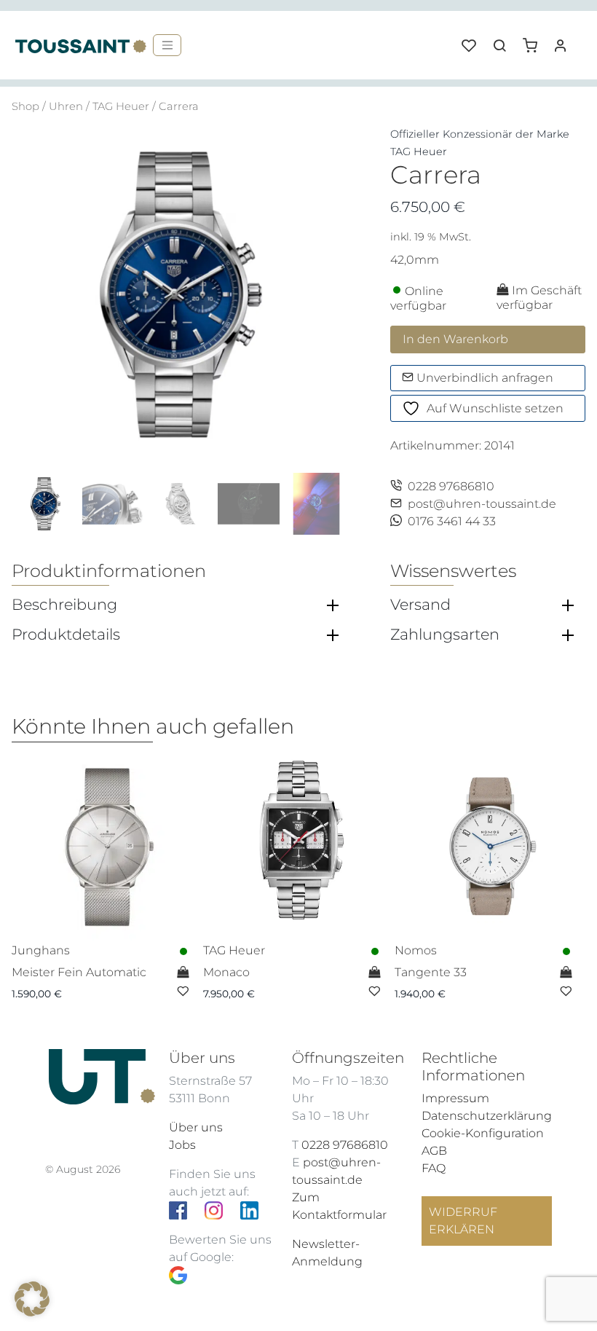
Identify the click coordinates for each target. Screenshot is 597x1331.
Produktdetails (66, 634)
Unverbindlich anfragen (483, 378)
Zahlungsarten (444, 634)
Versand (420, 604)
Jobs (182, 1145)
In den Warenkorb (455, 339)
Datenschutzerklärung (487, 1116)
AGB (434, 1151)
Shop (25, 106)
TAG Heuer (120, 106)
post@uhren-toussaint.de (482, 504)
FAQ (434, 1168)
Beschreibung (64, 604)
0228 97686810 (451, 486)
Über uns (196, 1127)
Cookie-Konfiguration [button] (483, 1133)
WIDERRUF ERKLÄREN (463, 1220)
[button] (535, 40)
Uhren (66, 106)
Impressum (455, 1098)
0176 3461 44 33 (452, 521)
